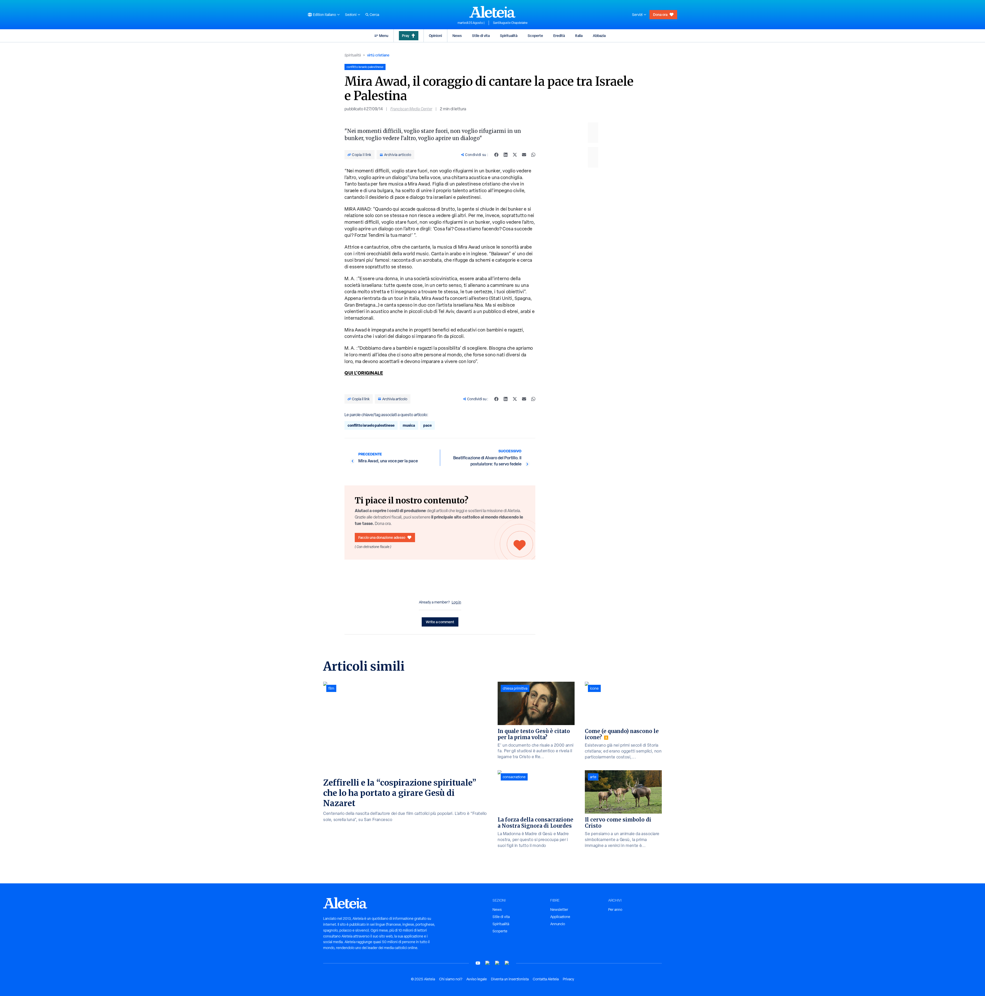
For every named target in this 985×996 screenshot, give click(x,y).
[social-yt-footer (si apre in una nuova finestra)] (478, 963)
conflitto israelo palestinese (371, 425)
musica (409, 425)
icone (594, 688)
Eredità (559, 35)
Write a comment (440, 621)
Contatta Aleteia (546, 979)
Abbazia (599, 35)
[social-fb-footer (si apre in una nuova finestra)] (487, 963)
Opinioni (435, 35)
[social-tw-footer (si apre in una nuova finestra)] (497, 963)
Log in (456, 602)
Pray (405, 35)
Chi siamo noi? (450, 979)
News (457, 35)
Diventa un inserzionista (510, 979)
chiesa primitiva (515, 688)
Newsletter (559, 909)
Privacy (568, 979)
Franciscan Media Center (411, 109)
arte (593, 777)
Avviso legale (476, 979)
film (331, 688)
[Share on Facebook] (496, 155)
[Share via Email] (524, 155)
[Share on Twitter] (515, 155)
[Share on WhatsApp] (533, 155)
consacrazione (514, 777)
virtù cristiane (378, 55)
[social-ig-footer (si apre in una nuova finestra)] (507, 963)
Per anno (615, 909)
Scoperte (535, 35)
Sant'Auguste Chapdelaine (510, 23)
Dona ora (660, 14)
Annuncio (557, 924)
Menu (383, 35)
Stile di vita (481, 35)
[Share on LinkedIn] (506, 155)
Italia (579, 35)
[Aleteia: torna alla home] (492, 11)
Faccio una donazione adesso (381, 537)
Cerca (374, 14)
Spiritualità (508, 35)
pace (427, 425)
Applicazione (560, 916)
